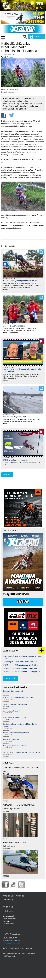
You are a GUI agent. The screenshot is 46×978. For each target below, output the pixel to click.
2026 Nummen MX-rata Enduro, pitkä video (20, 665)
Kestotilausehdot (9, 916)
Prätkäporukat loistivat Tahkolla (14, 746)
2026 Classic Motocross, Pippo (14, 717)
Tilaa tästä (23, 602)
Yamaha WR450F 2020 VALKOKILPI (20, 767)
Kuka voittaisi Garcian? (11, 711)
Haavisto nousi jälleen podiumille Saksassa (20, 280)
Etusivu (13, 41)
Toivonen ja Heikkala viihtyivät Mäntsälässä (20, 662)
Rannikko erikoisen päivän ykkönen (16, 733)
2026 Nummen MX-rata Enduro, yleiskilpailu (20, 668)
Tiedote (10, 57)
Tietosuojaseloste (9, 919)
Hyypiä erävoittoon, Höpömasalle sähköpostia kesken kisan (22, 370)
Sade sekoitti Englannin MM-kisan (17, 416)
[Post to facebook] (3, 115)
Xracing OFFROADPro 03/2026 (16, 594)
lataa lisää (7, 474)
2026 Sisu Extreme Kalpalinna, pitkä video (18, 698)
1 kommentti (14, 332)
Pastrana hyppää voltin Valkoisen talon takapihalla (21, 752)
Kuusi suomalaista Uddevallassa (15, 704)
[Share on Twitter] (11, 115)
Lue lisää (6, 289)
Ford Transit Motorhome (14, 842)
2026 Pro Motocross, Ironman (15, 460)
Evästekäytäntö (8, 924)
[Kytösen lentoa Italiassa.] (23, 87)
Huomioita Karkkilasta (11, 739)
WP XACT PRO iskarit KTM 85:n (18, 805)
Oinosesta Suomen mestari (14, 326)
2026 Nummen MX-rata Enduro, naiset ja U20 (21, 671)
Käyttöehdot (7, 921)
